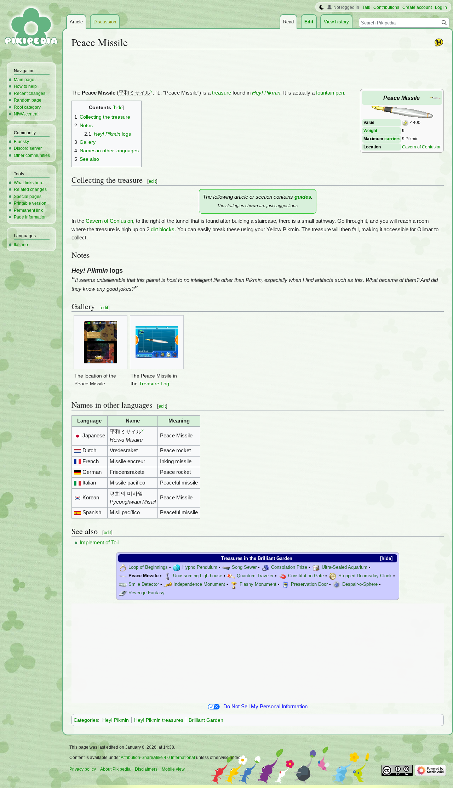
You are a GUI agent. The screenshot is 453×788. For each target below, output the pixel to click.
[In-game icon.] (435, 97)
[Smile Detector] (123, 584)
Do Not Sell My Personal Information (265, 706)
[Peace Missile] (123, 576)
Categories (86, 720)
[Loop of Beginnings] (123, 567)
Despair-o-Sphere (360, 584)
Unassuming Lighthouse (197, 576)
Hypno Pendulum (199, 567)
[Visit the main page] (31, 28)
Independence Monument (199, 584)
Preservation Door (309, 584)
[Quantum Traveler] (231, 576)
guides (302, 197)
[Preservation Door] (285, 584)
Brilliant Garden (275, 558)
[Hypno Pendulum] (176, 567)
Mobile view (173, 769)
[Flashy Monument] (234, 584)
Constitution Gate (306, 576)
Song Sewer (244, 567)
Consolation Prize (289, 567)
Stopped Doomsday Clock (365, 576)
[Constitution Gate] (282, 576)
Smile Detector (143, 584)
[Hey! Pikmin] (439, 42)
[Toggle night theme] (321, 7)
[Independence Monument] (168, 584)
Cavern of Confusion (422, 146)
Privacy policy (82, 769)
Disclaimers (146, 769)
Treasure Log (154, 383)
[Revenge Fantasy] (123, 593)
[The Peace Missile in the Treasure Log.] (156, 342)
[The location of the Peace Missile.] (100, 342)
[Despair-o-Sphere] (336, 584)
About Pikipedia (115, 769)
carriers (392, 138)
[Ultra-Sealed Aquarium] (316, 567)
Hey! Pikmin (266, 93)
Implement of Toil (99, 542)
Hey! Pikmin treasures (158, 720)
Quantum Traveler (255, 576)
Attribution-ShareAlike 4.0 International (158, 757)
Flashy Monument (258, 584)
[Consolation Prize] (265, 567)
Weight (370, 130)
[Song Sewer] (226, 567)
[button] (383, 558)
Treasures (231, 558)
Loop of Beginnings (148, 567)
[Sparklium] (405, 122)
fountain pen (330, 93)
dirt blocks (162, 229)
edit (152, 181)
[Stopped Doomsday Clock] (332, 576)
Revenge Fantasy (146, 593)
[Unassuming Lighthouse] (167, 576)
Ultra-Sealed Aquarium (344, 567)
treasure (221, 93)
